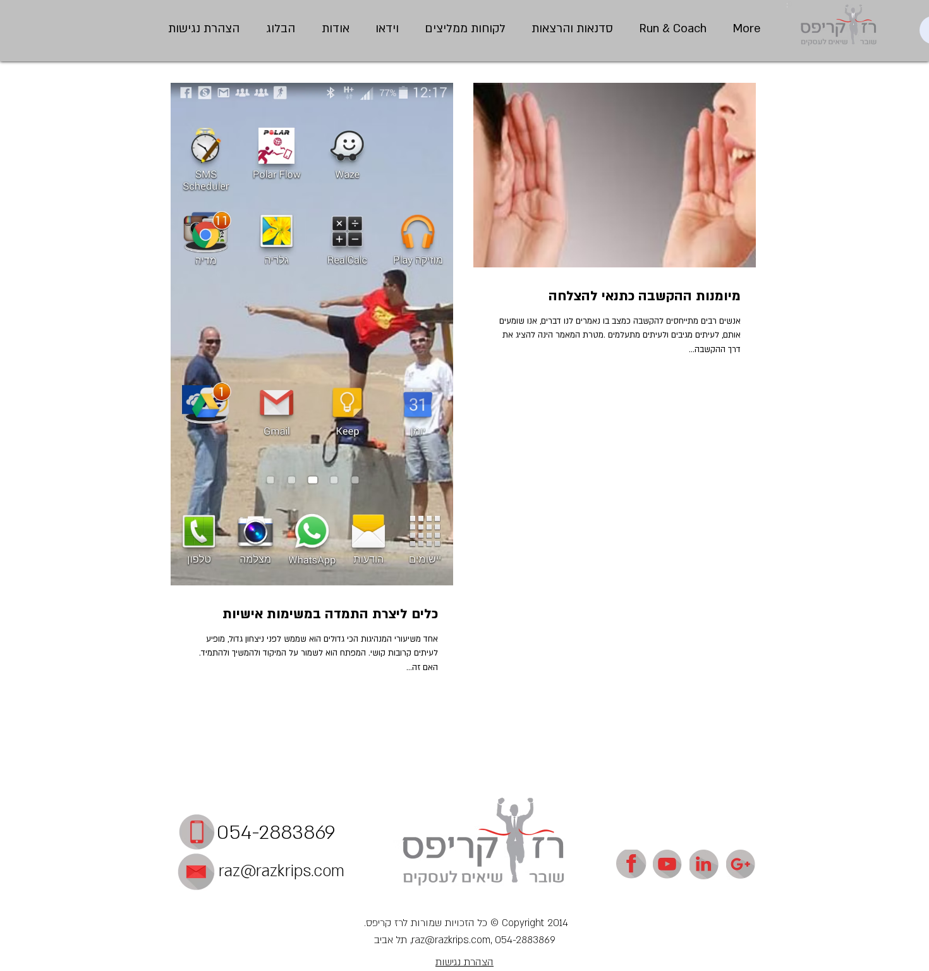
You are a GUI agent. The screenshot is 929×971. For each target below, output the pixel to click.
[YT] (668, 865)
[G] (741, 865)
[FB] (631, 865)
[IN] (704, 865)
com (328, 871)
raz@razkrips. (266, 871)
